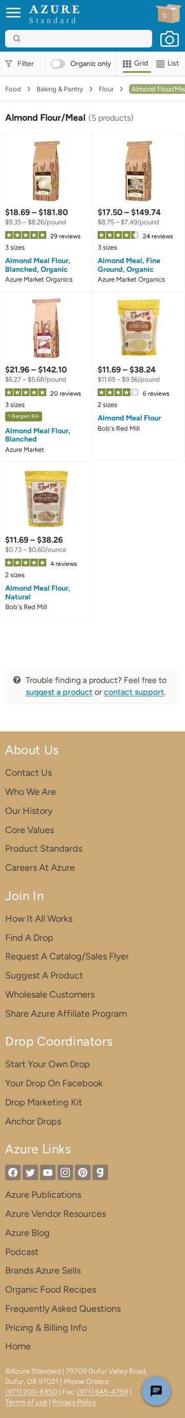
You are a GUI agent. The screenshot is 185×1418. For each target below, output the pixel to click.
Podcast (22, 1252)
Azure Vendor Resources (55, 1213)
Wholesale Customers (50, 994)
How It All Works (38, 918)
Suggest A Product (44, 975)
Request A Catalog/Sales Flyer (67, 956)
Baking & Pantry (59, 89)
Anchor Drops (33, 1121)
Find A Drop (29, 937)
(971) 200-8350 (31, 1392)
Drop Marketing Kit (43, 1102)
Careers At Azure (40, 867)
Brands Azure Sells (43, 1270)
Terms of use (26, 1402)
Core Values (29, 830)
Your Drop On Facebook (54, 1083)
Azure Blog (27, 1232)
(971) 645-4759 (102, 1392)
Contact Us (28, 772)
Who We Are (30, 791)
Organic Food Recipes (50, 1289)
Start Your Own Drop (47, 1064)
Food (13, 89)
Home (18, 1346)
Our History (28, 811)
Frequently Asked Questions (63, 1308)
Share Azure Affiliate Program (66, 1013)
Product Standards (43, 848)
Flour (106, 89)
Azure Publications (43, 1194)
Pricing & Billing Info (46, 1327)
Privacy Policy (74, 1402)
